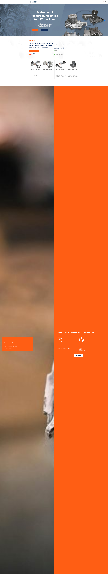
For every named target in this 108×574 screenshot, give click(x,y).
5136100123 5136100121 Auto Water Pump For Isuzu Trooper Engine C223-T (48, 71)
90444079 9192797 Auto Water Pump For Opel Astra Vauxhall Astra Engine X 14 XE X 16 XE (73, 71)
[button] (104, 20)
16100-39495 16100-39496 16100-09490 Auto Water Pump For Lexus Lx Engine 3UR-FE (35, 71)
